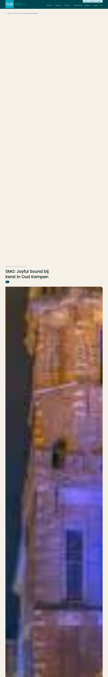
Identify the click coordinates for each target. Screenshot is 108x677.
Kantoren (87, 5)
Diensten (49, 5)
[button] (88, 5)
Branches (58, 5)
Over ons (67, 5)
